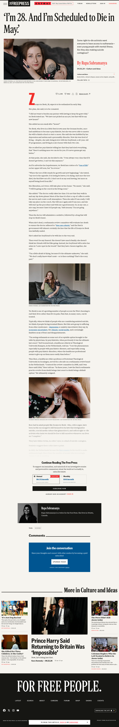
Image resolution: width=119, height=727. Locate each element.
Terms (103, 720)
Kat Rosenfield (5, 628)
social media (64, 329)
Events (101, 700)
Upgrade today (59, 562)
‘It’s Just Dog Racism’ (11, 617)
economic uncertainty (38, 329)
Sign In (102, 3)
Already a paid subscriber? (59, 567)
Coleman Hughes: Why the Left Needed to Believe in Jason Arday (103, 655)
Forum (79, 3)
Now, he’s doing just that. (42, 657)
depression (53, 327)
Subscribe (113, 3)
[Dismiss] (87, 722)
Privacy (99, 720)
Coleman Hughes (96, 668)
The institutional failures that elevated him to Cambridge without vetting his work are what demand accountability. (104, 624)
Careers (54, 700)
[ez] (5, 4)
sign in (63, 722)
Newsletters (91, 3)
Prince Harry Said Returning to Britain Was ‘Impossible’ (58, 646)
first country (64, 450)
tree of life (83, 165)
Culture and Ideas (94, 69)
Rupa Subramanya (94, 63)
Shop (78, 700)
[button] (59, 94)
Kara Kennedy (37, 660)
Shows (89, 700)
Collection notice (111, 720)
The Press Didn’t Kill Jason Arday (100, 618)
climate (54, 329)
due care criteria (62, 225)
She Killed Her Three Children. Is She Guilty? (12, 652)
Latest (18, 700)
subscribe (73, 722)
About (42, 700)
